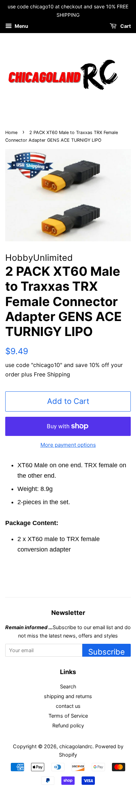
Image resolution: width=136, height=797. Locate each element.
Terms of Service (68, 716)
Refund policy (68, 725)
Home (11, 132)
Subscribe (106, 651)
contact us (68, 706)
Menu (21, 26)
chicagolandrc (75, 746)
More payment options (68, 445)
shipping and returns (68, 696)
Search (68, 686)
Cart (125, 26)
